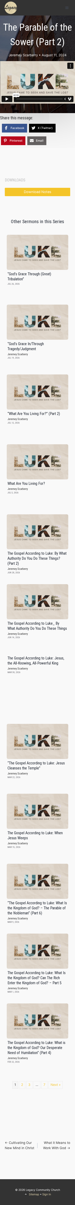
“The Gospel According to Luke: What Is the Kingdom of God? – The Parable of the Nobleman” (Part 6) (37, 908)
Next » (56, 1085)
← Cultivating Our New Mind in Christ (19, 1145)
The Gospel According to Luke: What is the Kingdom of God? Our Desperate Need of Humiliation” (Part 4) (36, 1047)
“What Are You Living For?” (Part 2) (34, 413)
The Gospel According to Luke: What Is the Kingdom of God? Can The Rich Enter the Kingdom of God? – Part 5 (37, 977)
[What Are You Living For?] (37, 461)
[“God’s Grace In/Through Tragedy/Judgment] (37, 322)
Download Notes (37, 192)
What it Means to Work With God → (56, 1145)
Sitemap (34, 1194)
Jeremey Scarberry (23, 55)
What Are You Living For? (26, 483)
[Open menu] (66, 8)
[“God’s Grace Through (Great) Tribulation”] (37, 252)
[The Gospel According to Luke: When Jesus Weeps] (37, 811)
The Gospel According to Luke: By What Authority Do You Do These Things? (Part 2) (37, 558)
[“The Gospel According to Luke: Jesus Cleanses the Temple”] (37, 741)
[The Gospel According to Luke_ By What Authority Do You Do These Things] (37, 601)
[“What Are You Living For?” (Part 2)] (37, 392)
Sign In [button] (46, 1194)
